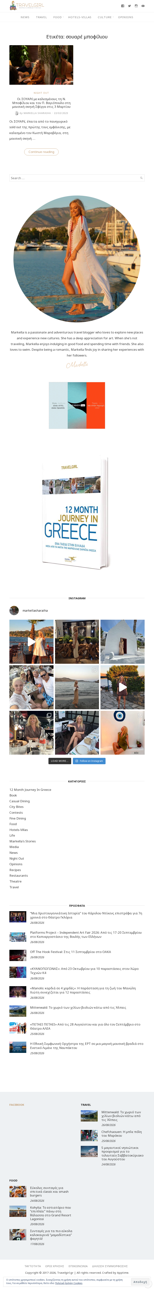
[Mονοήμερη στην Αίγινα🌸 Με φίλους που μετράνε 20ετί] (31, 687)
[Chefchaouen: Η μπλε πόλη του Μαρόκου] (89, 1135)
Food (57, 17)
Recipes (15, 870)
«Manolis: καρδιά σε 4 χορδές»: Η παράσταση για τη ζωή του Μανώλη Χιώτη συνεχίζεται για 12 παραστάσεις (83, 990)
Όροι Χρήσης (54, 1266)
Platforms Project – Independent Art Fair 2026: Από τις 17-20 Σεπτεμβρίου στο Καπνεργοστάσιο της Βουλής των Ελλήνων (86, 934)
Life (12, 835)
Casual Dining (19, 801)
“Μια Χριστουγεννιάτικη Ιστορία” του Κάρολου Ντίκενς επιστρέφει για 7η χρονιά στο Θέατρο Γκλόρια (86, 915)
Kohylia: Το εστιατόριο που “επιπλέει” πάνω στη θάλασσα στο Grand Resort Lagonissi (50, 1213)
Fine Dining (17, 818)
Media (14, 847)
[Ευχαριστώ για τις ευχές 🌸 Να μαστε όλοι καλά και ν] (77, 642)
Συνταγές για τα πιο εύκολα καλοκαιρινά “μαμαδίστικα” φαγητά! (51, 1235)
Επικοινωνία (78, 1266)
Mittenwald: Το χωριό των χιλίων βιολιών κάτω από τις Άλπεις (78, 1007)
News (25, 17)
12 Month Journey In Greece (30, 789)
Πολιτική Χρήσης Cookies (68, 1283)
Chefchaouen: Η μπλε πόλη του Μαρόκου (121, 1134)
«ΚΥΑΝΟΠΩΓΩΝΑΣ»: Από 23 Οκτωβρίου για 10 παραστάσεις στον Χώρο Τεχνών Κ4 (84, 970)
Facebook (16, 1104)
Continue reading (44, 152)
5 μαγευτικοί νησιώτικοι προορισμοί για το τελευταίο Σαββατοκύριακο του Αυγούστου (122, 1153)
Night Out (41, 92)
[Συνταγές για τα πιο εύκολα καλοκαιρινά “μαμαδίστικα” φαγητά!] (17, 1234)
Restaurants (18, 875)
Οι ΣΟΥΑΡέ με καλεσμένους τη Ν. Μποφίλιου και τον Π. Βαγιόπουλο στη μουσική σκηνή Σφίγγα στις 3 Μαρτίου (41, 103)
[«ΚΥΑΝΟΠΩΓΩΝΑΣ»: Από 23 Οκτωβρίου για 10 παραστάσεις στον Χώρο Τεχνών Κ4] (17, 972)
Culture (105, 17)
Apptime (122, 1272)
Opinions (125, 17)
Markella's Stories (22, 841)
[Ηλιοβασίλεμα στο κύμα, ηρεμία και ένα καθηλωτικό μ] (31, 642)
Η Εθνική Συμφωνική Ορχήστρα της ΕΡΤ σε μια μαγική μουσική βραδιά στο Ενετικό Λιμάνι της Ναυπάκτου (86, 1045)
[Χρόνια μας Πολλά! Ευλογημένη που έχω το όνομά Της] (122, 642)
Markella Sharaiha (35, 113)
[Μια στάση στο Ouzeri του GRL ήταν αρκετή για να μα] (122, 687)
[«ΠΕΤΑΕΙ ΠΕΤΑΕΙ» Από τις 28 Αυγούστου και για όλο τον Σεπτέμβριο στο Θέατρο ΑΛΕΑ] (17, 1028)
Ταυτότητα (32, 1266)
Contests (16, 812)
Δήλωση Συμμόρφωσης (110, 1266)
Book (13, 795)
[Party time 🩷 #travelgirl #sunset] (77, 687)
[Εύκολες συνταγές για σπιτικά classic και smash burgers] (17, 1191)
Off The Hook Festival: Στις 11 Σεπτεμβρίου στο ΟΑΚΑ (70, 952)
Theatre (15, 881)
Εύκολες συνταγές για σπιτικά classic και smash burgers (49, 1192)
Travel (41, 17)
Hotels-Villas (79, 17)
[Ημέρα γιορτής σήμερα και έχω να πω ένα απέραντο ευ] (77, 733)
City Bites (16, 807)
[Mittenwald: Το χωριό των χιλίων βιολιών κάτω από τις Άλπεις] (17, 1011)
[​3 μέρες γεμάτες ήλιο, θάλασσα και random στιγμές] (122, 733)
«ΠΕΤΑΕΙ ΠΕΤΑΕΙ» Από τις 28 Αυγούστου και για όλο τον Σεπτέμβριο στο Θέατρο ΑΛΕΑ (85, 1026)
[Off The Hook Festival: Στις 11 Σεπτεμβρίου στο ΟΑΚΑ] (17, 955)
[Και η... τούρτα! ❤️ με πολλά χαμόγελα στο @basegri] (31, 733)
